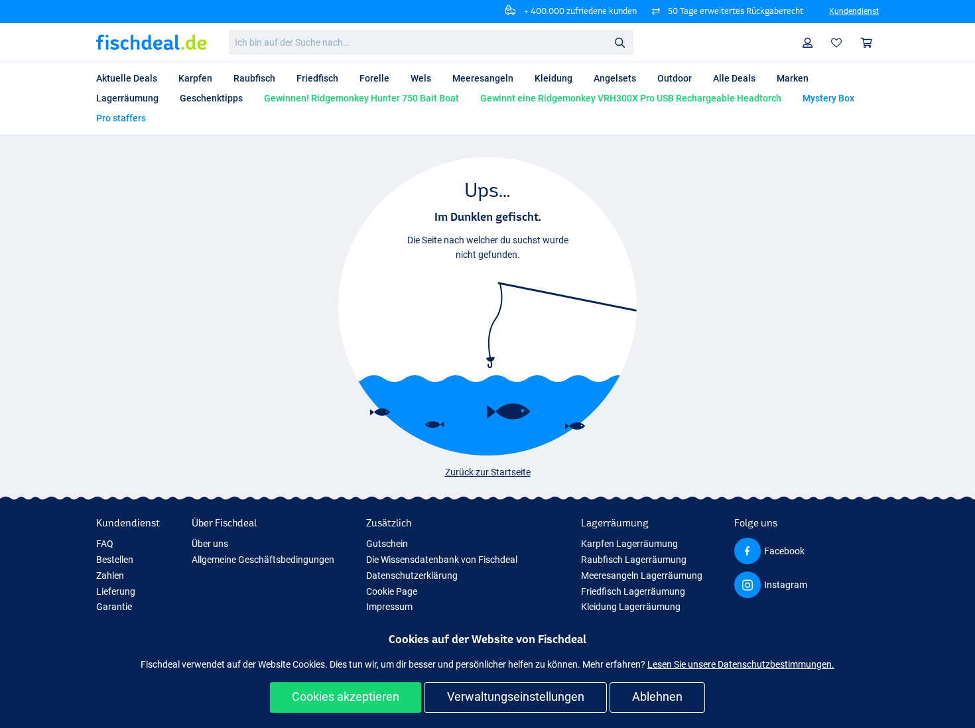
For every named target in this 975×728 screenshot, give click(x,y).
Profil (808, 43)
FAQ (104, 543)
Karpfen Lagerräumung (629, 543)
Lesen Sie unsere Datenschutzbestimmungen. (740, 664)
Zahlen (110, 575)
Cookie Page (391, 591)
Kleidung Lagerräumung (631, 606)
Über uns (210, 543)
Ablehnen (657, 696)
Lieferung (115, 591)
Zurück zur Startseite (488, 472)
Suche (619, 41)
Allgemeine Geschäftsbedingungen (263, 559)
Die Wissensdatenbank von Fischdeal (441, 559)
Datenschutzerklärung (412, 575)
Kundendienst (854, 11)
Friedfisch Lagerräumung (633, 591)
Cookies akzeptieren (345, 696)
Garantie (114, 606)
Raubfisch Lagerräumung (633, 559)
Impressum (389, 606)
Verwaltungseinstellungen (515, 696)
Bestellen (114, 559)
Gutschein (387, 543)
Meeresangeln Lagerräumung (641, 575)
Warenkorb (867, 43)
